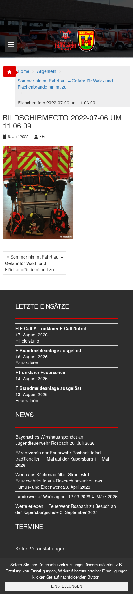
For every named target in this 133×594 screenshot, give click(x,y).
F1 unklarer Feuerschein (41, 372)
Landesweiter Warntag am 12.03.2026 (52, 496)
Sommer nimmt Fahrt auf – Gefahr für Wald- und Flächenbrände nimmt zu (34, 263)
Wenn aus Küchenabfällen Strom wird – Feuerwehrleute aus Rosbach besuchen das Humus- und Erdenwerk (58, 480)
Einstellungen (66, 586)
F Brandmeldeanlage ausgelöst (48, 350)
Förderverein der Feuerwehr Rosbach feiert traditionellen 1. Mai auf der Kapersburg (58, 455)
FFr (42, 136)
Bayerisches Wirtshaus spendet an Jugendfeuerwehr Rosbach (49, 440)
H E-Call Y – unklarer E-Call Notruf (51, 328)
